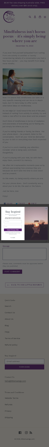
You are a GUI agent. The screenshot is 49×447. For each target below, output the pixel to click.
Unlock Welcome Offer (13, 230)
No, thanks (13, 237)
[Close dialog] (46, 208)
